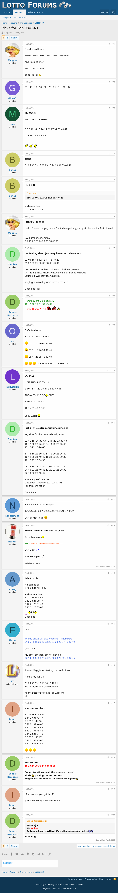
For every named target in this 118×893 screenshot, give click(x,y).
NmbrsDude (12, 515)
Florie (12, 640)
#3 (113, 108)
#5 (113, 179)
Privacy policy (91, 879)
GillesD (12, 98)
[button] (43, 12)
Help (101, 879)
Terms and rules (75, 879)
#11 (113, 423)
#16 (113, 665)
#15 (113, 623)
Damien (12, 264)
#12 (113, 499)
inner (12, 719)
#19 (113, 789)
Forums (19, 12)
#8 (113, 295)
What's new (34, 12)
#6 (113, 216)
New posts (6, 17)
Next (13, 37)
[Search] (113, 12)
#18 (113, 757)
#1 (113, 44)
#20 (113, 814)
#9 (113, 325)
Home (7, 12)
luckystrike (12, 386)
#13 (113, 525)
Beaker (12, 541)
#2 (113, 81)
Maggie (7, 32)
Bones (12, 169)
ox (12, 341)
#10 (113, 370)
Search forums (20, 17)
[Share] (109, 44)
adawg (12, 589)
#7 (113, 248)
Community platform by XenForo (59, 884)
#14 (113, 573)
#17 (113, 703)
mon (12, 124)
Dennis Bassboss (12, 313)
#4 (113, 153)
